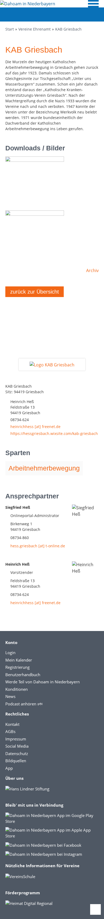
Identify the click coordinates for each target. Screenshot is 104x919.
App (9, 768)
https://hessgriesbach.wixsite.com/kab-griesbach (54, 433)
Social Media (17, 746)
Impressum (15, 739)
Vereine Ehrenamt (34, 29)
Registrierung (17, 667)
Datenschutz (16, 753)
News (10, 696)
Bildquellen (15, 760)
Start (9, 29)
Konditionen (16, 689)
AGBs (10, 731)
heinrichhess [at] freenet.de (35, 426)
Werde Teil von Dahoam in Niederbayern (42, 681)
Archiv (92, 270)
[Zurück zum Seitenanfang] (95, 909)
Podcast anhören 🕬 (23, 703)
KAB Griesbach (68, 29)
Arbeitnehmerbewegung (44, 468)
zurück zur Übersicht (34, 292)
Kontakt (12, 724)
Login (10, 652)
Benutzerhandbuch (22, 674)
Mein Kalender (18, 660)
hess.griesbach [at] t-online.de (37, 545)
